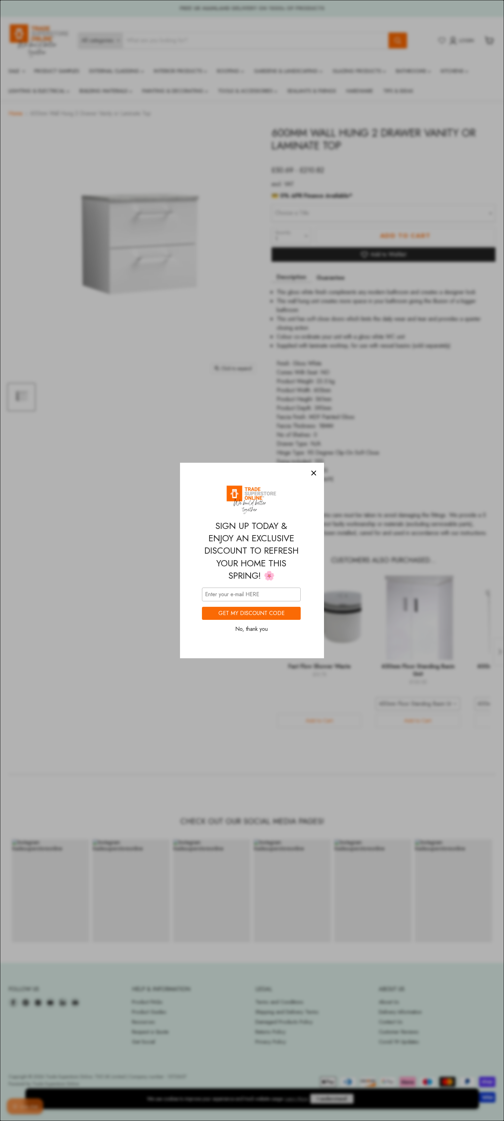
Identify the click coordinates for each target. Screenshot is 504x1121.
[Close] (314, 473)
